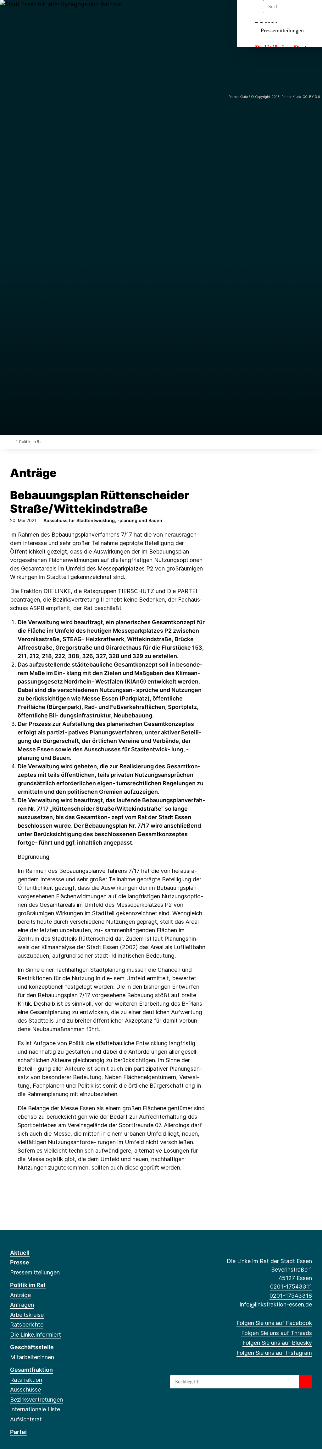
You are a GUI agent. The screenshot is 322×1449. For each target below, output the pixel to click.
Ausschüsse (25, 1389)
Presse (19, 1262)
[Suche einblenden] (290, 13)
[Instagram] (44, 13)
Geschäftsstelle (32, 1347)
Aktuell (20, 1252)
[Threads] (23, 13)
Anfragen (22, 1304)
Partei (18, 1432)
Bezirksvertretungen (36, 1399)
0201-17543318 (290, 1295)
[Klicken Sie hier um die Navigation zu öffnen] (309, 13)
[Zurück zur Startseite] (11, 441)
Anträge (20, 1295)
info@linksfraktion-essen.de (276, 1304)
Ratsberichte (26, 1324)
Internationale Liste (35, 1409)
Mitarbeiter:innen (32, 1357)
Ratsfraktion (26, 1379)
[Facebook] (13, 13)
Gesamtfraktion (31, 1369)
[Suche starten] (305, 1381)
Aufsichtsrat (26, 1419)
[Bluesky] (34, 13)
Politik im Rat (31, 441)
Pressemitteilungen (282, 30)
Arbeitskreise (27, 1314)
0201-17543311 (291, 1286)
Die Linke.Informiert (35, 1334)
